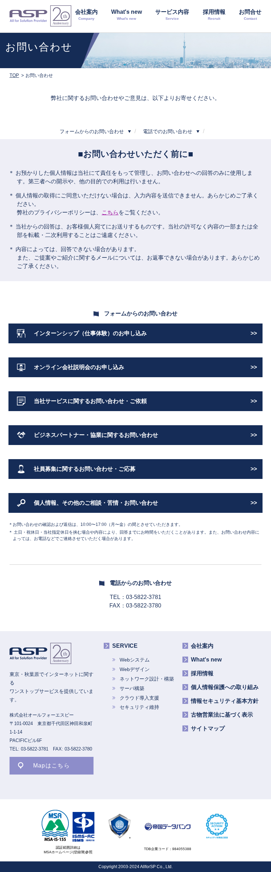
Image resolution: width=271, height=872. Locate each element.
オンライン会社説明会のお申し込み (79, 367)
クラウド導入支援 (139, 698)
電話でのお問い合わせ (167, 131)
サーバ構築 (132, 688)
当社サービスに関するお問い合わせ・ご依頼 (90, 401)
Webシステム (135, 660)
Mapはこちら (51, 766)
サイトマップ (208, 728)
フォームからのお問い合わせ (92, 131)
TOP (14, 75)
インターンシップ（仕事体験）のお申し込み (90, 333)
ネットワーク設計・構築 (147, 679)
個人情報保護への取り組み (225, 687)
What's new (126, 14)
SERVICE (125, 646)
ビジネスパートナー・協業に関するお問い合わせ (96, 435)
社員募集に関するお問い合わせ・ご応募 (85, 469)
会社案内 (86, 14)
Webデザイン (135, 669)
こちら (110, 212)
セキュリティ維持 (139, 707)
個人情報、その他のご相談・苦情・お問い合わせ (96, 503)
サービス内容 (172, 14)
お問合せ (250, 14)
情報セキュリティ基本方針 (225, 701)
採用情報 (214, 14)
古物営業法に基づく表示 (222, 715)
